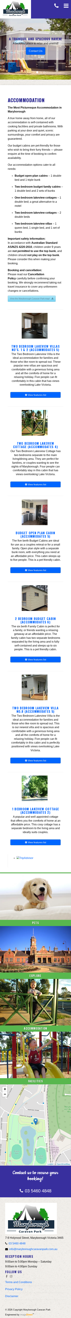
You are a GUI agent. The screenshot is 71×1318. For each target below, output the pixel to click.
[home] (31, 1218)
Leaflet (50, 1164)
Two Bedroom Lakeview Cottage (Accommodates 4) (35, 445)
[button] (5, 45)
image (26, 1314)
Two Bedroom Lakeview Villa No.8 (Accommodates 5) (35, 710)
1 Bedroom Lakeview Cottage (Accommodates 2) (35, 811)
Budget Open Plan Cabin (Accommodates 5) (35, 534)
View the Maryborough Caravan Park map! (30, 298)
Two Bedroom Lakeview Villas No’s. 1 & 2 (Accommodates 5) (35, 348)
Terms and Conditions (18, 1282)
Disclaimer (11, 1296)
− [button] (5, 1094)
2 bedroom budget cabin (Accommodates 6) (35, 620)
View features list (36, 395)
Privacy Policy (14, 1289)
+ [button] (5, 1089)
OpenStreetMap (63, 1164)
